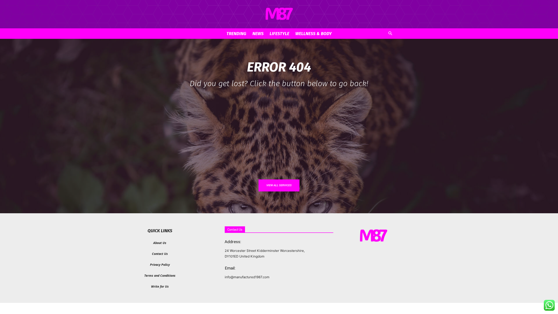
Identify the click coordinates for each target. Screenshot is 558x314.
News (258, 33)
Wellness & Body (313, 33)
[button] (390, 34)
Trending (236, 33)
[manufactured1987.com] (279, 14)
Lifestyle (279, 33)
